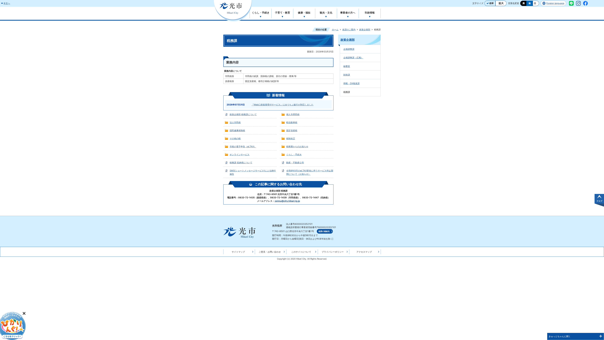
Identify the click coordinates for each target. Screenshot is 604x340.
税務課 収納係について (241, 162)
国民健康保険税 (237, 130)
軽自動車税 (291, 122)
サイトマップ (238, 251)
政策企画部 (364, 29)
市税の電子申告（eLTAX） (243, 146)
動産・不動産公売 (295, 162)
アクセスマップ (364, 251)
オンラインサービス (239, 154)
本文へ (6, 3)
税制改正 (290, 138)
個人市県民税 (292, 114)
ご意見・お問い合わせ (270, 251)
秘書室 (346, 66)
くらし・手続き (294, 154)
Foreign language (555, 3)
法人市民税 (235, 122)
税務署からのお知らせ (297, 146)
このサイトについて (301, 251)
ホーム (335, 29)
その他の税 (235, 138)
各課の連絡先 (324, 231)
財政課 (346, 74)
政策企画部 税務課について (243, 114)
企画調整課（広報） (353, 57)
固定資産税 (291, 130)
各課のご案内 (348, 29)
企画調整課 (348, 49)
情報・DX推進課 (351, 83)
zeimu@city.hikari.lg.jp (287, 201)
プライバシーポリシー (333, 251)
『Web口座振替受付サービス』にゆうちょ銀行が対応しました (282, 104)
